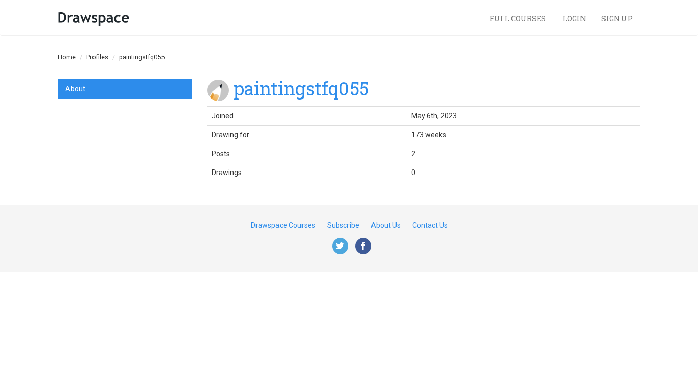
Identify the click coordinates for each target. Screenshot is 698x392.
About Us (386, 225)
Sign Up (617, 18)
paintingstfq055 (301, 88)
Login (574, 18)
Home (67, 57)
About (75, 89)
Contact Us (430, 225)
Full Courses (518, 18)
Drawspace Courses (283, 225)
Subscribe (343, 225)
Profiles (97, 57)
